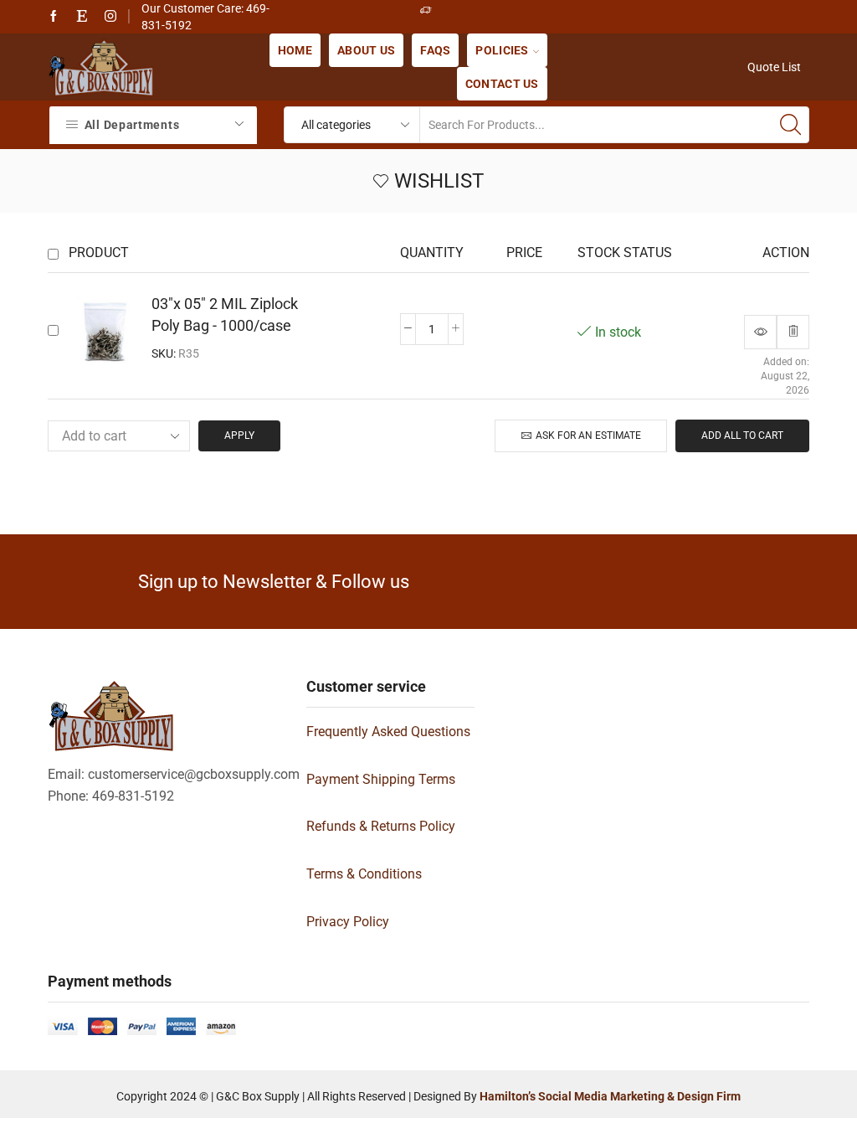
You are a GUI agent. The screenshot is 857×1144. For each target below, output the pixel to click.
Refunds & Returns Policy (380, 826)
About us (366, 50)
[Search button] (790, 124)
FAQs (435, 50)
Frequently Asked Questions (388, 731)
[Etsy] (82, 16)
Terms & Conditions (364, 874)
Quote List (774, 67)
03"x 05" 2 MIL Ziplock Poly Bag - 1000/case (224, 314)
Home (295, 50)
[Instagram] (110, 16)
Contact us (502, 83)
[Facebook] (53, 16)
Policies (501, 50)
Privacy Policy (347, 922)
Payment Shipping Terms (380, 779)
